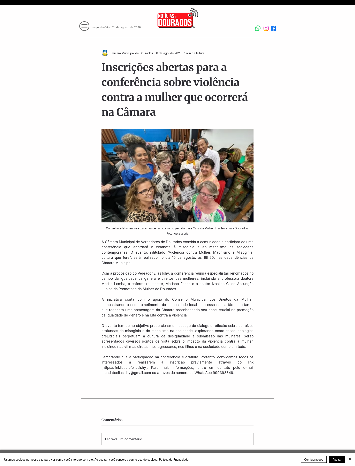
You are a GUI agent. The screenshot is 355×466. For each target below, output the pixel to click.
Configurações (313, 459)
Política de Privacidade (174, 459)
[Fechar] (350, 459)
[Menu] (84, 26)
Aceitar (337, 459)
